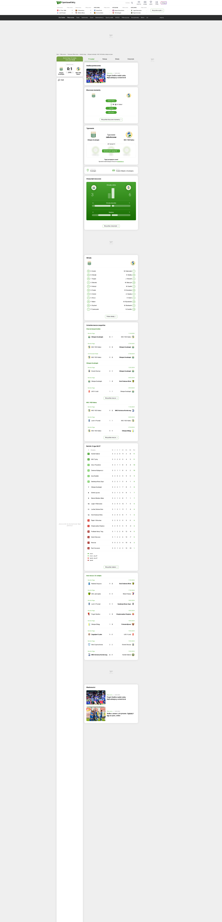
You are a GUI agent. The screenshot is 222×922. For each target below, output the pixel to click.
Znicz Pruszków (96, 465)
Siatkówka (85, 17)
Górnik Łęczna (95, 492)
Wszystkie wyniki (156, 10)
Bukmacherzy (99, 17)
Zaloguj (164, 3)
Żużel (91, 17)
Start (58, 54)
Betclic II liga (83, 54)
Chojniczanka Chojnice (97, 526)
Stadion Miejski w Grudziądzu (125, 171)
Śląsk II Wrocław (96, 520)
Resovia (93, 542)
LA (147, 17)
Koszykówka (135, 17)
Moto (142, 17)
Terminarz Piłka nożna (73, 54)
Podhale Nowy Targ (97, 531)
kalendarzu (120, 161)
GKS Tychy (94, 459)
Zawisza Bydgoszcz (97, 470)
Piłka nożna (70, 17)
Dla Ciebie (62, 17)
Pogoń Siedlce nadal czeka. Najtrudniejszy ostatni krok (116, 77)
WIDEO (117, 17)
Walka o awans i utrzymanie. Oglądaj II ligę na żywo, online (120, 715)
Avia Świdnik (95, 476)
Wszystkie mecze (110, 398)
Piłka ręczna (125, 17)
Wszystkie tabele (110, 567)
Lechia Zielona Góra (97, 509)
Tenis (77, 17)
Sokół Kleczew (95, 537)
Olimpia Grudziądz (96, 487)
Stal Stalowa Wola (96, 515)
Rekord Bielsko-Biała (97, 498)
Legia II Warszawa (96, 504)
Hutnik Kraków (95, 454)
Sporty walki (109, 17)
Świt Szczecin (95, 548)
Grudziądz (93, 171)
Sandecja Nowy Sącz (97, 481)
